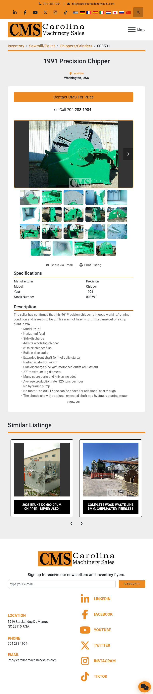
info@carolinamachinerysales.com (93, 3)
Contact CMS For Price (73, 97)
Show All (73, 402)
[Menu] (132, 29)
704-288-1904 (52, 3)
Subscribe (132, 584)
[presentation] (71, 523)
